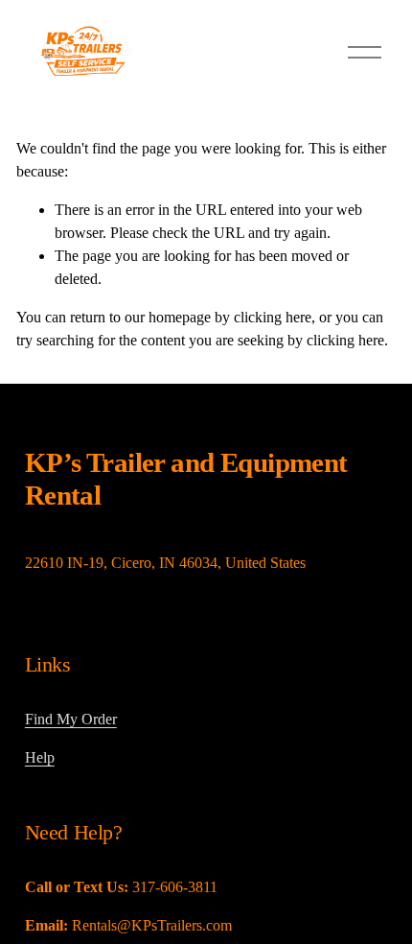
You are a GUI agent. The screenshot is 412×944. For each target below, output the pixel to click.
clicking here (272, 317)
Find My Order (71, 719)
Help (40, 757)
